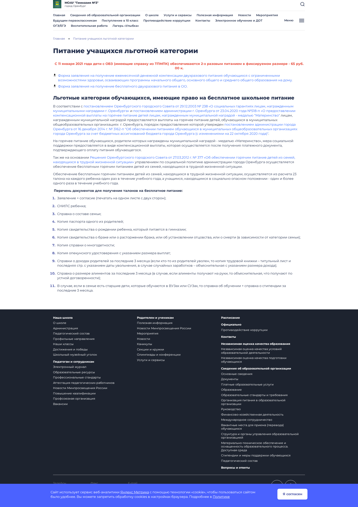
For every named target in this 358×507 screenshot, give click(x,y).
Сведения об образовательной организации (105, 15)
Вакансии (60, 404)
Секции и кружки (150, 349)
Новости (244, 15)
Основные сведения (236, 374)
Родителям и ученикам (155, 318)
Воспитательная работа (89, 26)
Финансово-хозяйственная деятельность (252, 414)
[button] (302, 4)
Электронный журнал (69, 367)
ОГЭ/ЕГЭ (59, 26)
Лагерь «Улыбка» (125, 26)
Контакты (202, 20)
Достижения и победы (70, 349)
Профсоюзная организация (74, 398)
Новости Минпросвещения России (80, 388)
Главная (59, 15)
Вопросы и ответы (235, 467)
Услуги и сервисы (178, 15)
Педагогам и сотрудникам (73, 362)
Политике (221, 497)
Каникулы (144, 344)
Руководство (231, 409)
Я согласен (292, 494)
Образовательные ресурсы (74, 372)
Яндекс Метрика (134, 492)
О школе (152, 15)
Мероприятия (267, 15)
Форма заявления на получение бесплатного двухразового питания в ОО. (122, 86)
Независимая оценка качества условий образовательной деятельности (251, 351)
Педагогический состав (71, 333)
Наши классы (63, 344)
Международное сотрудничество (246, 420)
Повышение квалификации (74, 393)
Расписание (230, 318)
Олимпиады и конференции (159, 354)
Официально (231, 324)
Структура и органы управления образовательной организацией (260, 436)
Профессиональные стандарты (77, 377)
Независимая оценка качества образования (255, 344)
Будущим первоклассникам (75, 20)
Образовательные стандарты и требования (254, 395)
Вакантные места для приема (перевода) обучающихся (252, 427)
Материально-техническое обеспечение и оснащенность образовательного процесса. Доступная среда (254, 446)
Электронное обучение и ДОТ (238, 20)
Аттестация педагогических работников (84, 383)
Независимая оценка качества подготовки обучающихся (254, 360)
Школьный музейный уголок (75, 354)
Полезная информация (215, 15)
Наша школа (63, 318)
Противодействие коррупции (166, 20)
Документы (229, 379)
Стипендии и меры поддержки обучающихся (255, 455)
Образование (231, 389)
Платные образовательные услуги (247, 384)
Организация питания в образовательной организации (253, 402)
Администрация (65, 328)
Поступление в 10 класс (120, 20)
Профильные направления (73, 339)
